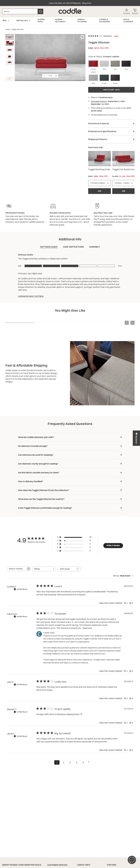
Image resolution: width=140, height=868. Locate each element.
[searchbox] (16, 569)
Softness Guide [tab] (49, 246)
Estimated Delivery (99, 101)
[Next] (9, 79)
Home (7, 29)
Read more (87, 628)
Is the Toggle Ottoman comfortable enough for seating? (45, 507)
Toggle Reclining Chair (99, 169)
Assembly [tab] (94, 246)
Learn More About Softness (30, 296)
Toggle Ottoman (17, 29)
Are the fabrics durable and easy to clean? (38, 472)
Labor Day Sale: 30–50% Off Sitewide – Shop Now (70, 3)
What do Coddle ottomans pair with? (36, 437)
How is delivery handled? (30, 481)
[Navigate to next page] (89, 761)
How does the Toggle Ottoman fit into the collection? (43, 490)
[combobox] (20, 11)
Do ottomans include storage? (33, 446)
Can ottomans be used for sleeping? (35, 454)
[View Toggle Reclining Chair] (99, 158)
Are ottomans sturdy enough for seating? (38, 463)
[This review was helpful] (125, 698)
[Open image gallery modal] (82, 37)
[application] (131, 859)
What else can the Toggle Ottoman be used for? (41, 499)
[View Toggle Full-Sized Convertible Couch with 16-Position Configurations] (123, 158)
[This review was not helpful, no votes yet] (130, 603)
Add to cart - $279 (111, 90)
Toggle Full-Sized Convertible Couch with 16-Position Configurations (123, 169)
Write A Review (113, 545)
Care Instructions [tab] (73, 246)
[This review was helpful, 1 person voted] (125, 603)
